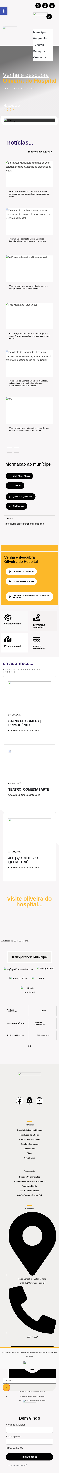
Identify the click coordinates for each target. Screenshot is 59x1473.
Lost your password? (16, 1465)
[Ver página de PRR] (41, 979)
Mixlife (31, 1356)
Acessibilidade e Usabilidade (29, 1130)
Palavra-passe (13, 1436)
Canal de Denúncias (29, 1144)
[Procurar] (6, 1387)
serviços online (12, 623)
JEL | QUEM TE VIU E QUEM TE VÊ (24, 860)
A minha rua (29, 1158)
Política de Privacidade (29, 1139)
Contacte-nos (29, 1149)
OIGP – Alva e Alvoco (29, 1191)
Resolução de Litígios (29, 1135)
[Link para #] (9, 120)
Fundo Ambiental (29, 1186)
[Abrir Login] (45, 5)
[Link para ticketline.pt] (29, 752)
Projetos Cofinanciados (29, 1177)
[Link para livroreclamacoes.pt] (29, 1363)
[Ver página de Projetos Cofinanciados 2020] (18, 979)
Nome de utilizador (15, 1425)
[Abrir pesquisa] (38, 5)
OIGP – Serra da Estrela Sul (29, 1195)
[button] (3, 11)
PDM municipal (12, 646)
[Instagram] (29, 1100)
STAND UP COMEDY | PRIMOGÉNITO (24, 723)
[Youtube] (39, 1100)
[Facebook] (19, 1100)
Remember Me (15, 1448)
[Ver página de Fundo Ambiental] (30, 990)
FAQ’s (29, 1153)
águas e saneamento (39, 647)
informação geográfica (39, 626)
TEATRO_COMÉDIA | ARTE (28, 789)
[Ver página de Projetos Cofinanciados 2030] (46, 969)
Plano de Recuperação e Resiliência (29, 1181)
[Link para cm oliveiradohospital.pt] (10, 32)
